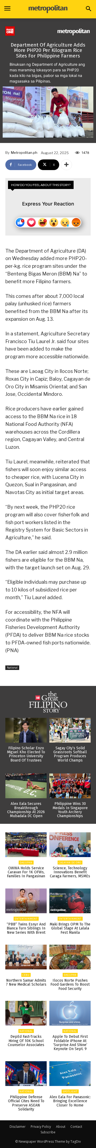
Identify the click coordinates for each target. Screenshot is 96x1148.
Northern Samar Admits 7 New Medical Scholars (26, 982)
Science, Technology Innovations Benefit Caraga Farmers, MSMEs (70, 872)
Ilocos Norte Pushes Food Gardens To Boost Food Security (70, 984)
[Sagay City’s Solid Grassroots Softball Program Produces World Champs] (70, 730)
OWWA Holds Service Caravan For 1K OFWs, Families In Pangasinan (26, 872)
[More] (66, 164)
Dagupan (26, 862)
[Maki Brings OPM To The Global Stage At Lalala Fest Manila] (70, 900)
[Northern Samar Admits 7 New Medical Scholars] (26, 957)
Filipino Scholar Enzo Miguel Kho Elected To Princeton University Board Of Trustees (26, 754)
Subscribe (48, 1132)
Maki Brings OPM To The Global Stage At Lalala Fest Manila (70, 928)
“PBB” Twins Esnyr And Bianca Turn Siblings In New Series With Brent (26, 928)
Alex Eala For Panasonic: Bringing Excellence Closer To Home (70, 1101)
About (60, 1126)
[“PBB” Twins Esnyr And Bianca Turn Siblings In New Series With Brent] (26, 900)
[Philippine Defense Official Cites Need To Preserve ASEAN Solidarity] (26, 1073)
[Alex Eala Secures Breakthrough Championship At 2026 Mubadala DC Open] (26, 785)
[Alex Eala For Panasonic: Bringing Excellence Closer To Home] (70, 1073)
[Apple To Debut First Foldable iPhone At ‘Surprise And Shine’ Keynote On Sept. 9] (70, 1013)
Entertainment (26, 918)
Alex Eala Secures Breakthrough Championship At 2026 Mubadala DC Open (26, 809)
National (12, 667)
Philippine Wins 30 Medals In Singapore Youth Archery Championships (70, 809)
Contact (76, 1126)
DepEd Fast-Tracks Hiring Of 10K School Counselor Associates (26, 1040)
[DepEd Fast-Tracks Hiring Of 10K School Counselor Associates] (26, 1013)
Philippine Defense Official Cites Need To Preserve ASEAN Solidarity (26, 1103)
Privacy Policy (41, 1126)
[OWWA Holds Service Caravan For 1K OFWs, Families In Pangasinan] (26, 844)
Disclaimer (18, 1126)
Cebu (26, 975)
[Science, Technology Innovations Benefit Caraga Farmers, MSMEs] (70, 844)
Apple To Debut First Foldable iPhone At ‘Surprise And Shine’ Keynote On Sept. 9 (70, 1042)
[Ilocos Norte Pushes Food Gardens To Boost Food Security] (70, 957)
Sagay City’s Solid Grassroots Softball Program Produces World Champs (70, 754)
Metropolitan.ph (24, 152)
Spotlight (70, 1091)
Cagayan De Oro (70, 862)
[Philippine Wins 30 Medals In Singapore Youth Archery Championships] (70, 785)
